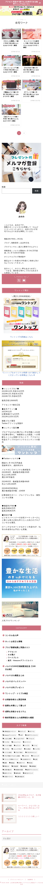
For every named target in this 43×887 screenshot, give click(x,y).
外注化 (30, 762)
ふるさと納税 (7, 738)
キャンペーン (16, 742)
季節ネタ (6, 766)
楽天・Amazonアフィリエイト (20, 660)
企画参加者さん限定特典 (15, 699)
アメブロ (6, 742)
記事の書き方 (20, 776)
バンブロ (37, 749)
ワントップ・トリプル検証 (16, 693)
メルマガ (26, 756)
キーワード (28, 742)
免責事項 (30, 879)
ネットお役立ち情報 (13, 641)
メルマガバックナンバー (15, 681)
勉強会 (12, 762)
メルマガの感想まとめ (14, 675)
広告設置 (15, 766)
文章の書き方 (7, 769)
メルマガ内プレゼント (14, 687)
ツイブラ (27, 745)
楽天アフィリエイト (32, 769)
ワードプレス (13, 658)
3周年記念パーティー (10, 731)
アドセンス (12, 652)
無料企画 (18, 773)
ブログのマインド (32, 752)
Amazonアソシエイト (10, 735)
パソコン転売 (7, 752)
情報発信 (24, 766)
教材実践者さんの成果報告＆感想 (19, 718)
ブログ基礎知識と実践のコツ (17, 647)
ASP (21, 735)
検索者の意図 (19, 769)
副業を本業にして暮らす (15, 706)
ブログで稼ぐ (19, 752)
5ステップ (22, 731)
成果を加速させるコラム (15, 711)
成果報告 (33, 766)
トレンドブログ (17, 749)
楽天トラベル (7, 773)
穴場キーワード (8, 776)
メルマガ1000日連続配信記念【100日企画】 (20, 667)
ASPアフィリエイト (32, 735)
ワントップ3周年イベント (11, 759)
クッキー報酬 (7, 745)
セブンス (18, 745)
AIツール (32, 731)
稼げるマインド (29, 773)
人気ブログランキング (11, 620)
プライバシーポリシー (16, 879)
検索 (4, 187)
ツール (35, 745)
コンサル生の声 (12, 635)
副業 (5, 762)
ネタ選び (11, 655)
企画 (36, 759)
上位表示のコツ (26, 759)
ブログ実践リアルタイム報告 (12, 756)
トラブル (6, 749)
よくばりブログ (20, 738)
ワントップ (36, 756)
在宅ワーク (22, 762)
